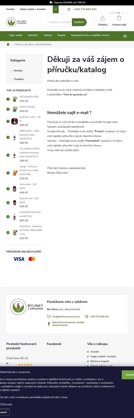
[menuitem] (15, 35)
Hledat (79, 22)
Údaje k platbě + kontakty (33, 9)
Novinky (18, 70)
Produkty (19, 79)
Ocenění (10, 9)
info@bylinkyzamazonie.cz (66, 316)
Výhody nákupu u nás (102, 366)
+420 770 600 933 (99, 316)
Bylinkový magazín (100, 361)
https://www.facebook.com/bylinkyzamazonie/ (68, 324)
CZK (118, 13)
